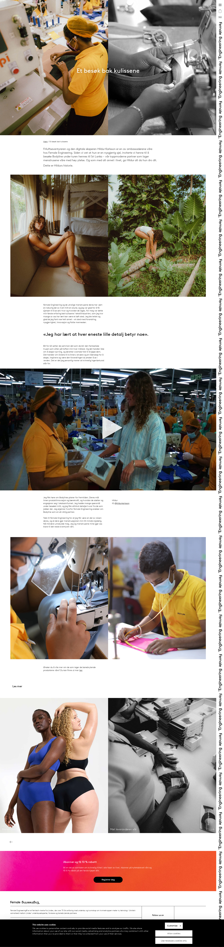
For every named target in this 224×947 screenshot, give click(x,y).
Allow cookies (173, 933)
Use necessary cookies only (174, 940)
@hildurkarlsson (122, 503)
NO (220, 17)
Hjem (45, 141)
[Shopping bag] (220, 11)
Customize (172, 925)
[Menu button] (220, 5)
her (80, 670)
